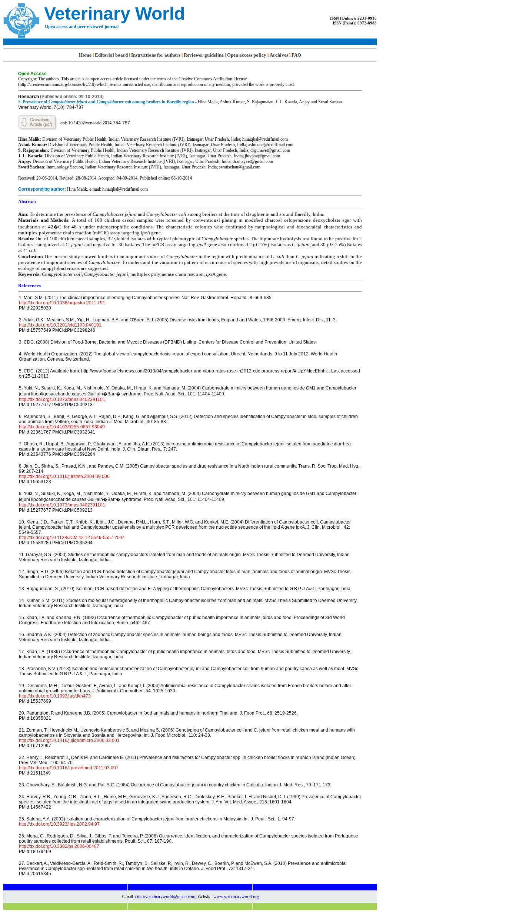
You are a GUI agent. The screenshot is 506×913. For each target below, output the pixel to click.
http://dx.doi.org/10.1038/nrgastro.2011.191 (62, 302)
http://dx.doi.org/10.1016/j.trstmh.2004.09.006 (64, 476)
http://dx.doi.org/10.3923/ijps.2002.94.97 (59, 824)
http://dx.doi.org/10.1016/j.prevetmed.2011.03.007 (69, 767)
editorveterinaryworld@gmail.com (165, 896)
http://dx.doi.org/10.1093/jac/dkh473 (55, 696)
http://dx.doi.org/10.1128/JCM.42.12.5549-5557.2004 (72, 537)
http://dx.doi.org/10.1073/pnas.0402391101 (62, 399)
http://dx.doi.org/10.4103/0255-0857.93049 (62, 426)
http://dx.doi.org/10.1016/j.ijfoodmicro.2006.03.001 (69, 740)
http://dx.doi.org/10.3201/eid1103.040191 (60, 325)
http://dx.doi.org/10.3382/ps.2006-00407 (59, 846)
